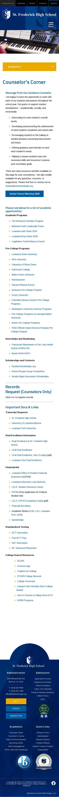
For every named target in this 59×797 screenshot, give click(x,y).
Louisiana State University (24, 254)
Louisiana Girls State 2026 (24, 231)
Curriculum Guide (16, 733)
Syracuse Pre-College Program (27, 290)
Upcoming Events (16, 743)
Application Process (43, 679)
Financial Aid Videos (21, 506)
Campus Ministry (43, 743)
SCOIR (20, 561)
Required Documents (42, 682)
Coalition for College (26, 571)
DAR (19, 515)
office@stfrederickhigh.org (16, 694)
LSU (37, 511)
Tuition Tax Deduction (43, 689)
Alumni (32, 3)
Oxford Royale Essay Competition (28, 371)
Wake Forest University (23, 275)
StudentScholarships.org (24, 366)
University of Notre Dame (24, 264)
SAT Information (20, 543)
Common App (23, 566)
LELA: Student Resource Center (27, 487)
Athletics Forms (43, 733)
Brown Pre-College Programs (26, 323)
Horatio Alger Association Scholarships (30, 376)
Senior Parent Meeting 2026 (25, 194)
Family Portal (8, 3)
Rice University (19, 259)
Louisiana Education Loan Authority (29, 482)
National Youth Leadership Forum (28, 226)
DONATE (16, 709)
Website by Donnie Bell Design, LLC (41, 793)
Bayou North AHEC (21, 353)
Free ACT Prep (19, 538)
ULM (31, 511)
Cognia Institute (39, 784)
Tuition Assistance (43, 686)
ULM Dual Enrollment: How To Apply (29, 455)
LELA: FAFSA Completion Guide (27, 501)
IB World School (21, 784)
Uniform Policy (43, 696)
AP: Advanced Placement (24, 548)
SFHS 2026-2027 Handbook (16, 750)
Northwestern (18, 280)
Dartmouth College (21, 269)
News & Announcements (16, 739)
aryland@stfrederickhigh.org (19, 186)
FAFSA (15, 492)
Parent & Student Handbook (42, 692)
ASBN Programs (25, 600)
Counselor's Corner (16, 736)
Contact (43, 3)
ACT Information (20, 533)
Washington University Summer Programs (32, 309)
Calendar (21, 3)
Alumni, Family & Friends (43, 746)
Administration (43, 736)
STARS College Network (29, 576)
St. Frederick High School (24, 418)
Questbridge (18, 520)
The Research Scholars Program (27, 221)
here (13, 397)
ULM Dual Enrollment (22, 450)
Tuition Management (16, 746)
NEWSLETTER (16, 716)
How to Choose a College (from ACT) (35, 595)
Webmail (26, 786)
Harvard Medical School (23, 285)
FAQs (42, 699)
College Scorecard (26, 581)
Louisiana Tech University (24, 428)
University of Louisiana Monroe (26, 423)
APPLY (16, 701)
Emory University (20, 295)
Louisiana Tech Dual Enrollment (27, 460)
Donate (53, 3)
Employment (43, 750)
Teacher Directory (43, 739)
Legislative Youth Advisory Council (28, 241)
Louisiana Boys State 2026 (25, 236)
